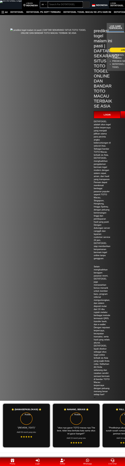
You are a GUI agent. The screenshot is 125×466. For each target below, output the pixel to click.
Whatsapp (87, 464)
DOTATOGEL (17, 12)
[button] (30, 4)
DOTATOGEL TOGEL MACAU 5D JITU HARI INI (87, 12)
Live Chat (112, 464)
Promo (12, 464)
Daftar (62, 464)
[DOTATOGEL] (11, 5)
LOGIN (107, 114)
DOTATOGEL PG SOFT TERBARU (43, 12)
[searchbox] (65, 4)
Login (37, 464)
